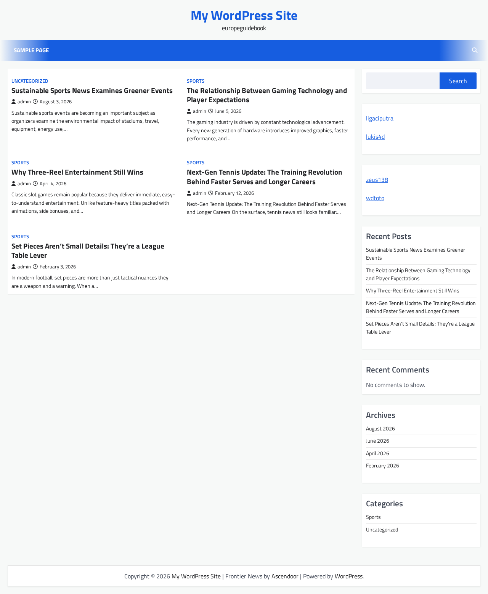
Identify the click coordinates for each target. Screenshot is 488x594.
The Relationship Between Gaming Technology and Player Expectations (267, 95)
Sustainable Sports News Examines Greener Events (92, 90)
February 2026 (382, 465)
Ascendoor (285, 576)
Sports (195, 81)
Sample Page (31, 50)
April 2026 (377, 453)
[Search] (474, 50)
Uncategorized (29, 81)
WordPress (349, 576)
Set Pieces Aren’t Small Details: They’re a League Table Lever (87, 251)
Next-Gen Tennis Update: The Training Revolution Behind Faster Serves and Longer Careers (264, 177)
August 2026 (380, 428)
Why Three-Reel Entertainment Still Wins (77, 172)
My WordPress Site (244, 15)
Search (458, 80)
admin (24, 101)
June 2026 (377, 441)
